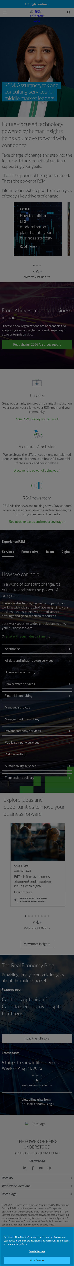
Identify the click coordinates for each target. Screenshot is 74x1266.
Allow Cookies (37, 1260)
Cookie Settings (37, 1251)
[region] (37, 1246)
